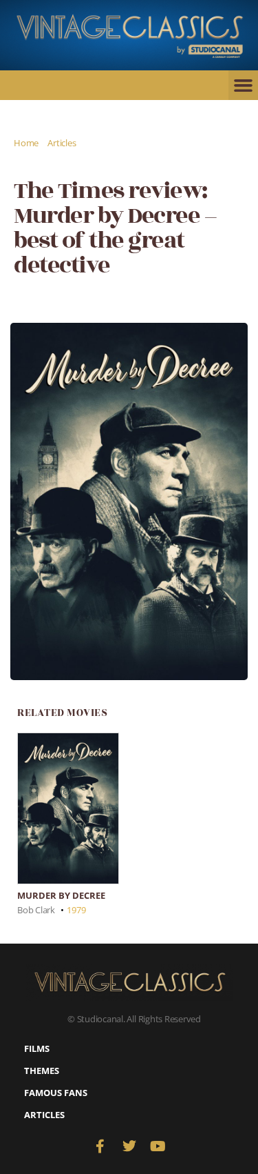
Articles (61, 143)
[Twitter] (129, 1146)
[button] (243, 85)
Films (37, 1048)
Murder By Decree (61, 895)
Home (26, 143)
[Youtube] (157, 1146)
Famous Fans (55, 1092)
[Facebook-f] (100, 1146)
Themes (41, 1070)
